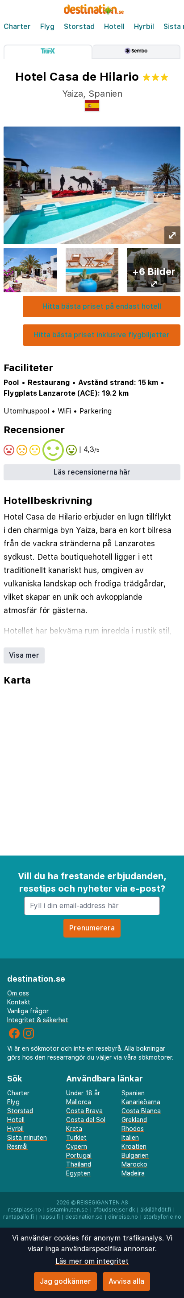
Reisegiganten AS (102, 1203)
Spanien (133, 1093)
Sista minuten (27, 1137)
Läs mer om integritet (92, 1261)
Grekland (134, 1119)
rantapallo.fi (18, 1217)
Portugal (79, 1155)
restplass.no (24, 1210)
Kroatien (133, 1146)
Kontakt (18, 1002)
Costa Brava (84, 1110)
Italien (130, 1137)
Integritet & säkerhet (37, 1020)
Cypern (76, 1146)
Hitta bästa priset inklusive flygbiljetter (101, 335)
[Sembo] (136, 52)
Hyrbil (144, 26)
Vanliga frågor (28, 1011)
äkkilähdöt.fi (155, 1210)
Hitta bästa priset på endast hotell (101, 306)
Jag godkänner (65, 1281)
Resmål (17, 1146)
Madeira (133, 1173)
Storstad (79, 26)
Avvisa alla (126, 1281)
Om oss (18, 993)
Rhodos (132, 1128)
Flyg (47, 26)
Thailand (78, 1164)
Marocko (134, 1164)
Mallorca (78, 1102)
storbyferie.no (162, 1217)
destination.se (84, 1217)
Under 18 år (83, 1093)
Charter (17, 26)
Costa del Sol (85, 1119)
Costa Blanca (141, 1110)
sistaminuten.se (67, 1210)
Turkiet (76, 1137)
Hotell (114, 26)
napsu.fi (49, 1217)
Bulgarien (135, 1155)
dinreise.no (123, 1217)
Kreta (74, 1128)
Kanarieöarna (140, 1102)
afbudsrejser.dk (114, 1210)
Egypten (78, 1173)
